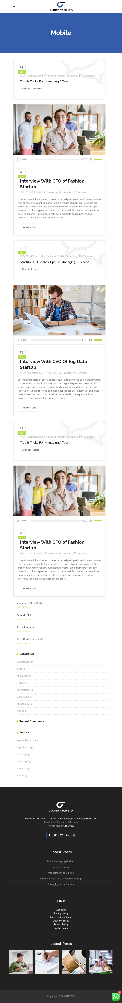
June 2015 (22, 761)
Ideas (53, 75)
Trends (20, 711)
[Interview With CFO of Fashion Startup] (59, 129)
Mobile (60, 75)
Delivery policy (61, 920)
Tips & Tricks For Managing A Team (45, 81)
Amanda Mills (24, 615)
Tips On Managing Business (61, 861)
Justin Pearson (25, 627)
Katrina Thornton (61, 867)
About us (61, 909)
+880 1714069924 (65, 826)
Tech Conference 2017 (30, 639)
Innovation (22, 676)
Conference (23, 662)
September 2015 (26, 740)
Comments (89, 75)
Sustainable (65, 192)
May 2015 (22, 768)
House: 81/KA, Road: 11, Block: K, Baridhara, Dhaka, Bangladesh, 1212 (61, 818)
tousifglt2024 (33, 75)
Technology (71, 75)
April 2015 (22, 775)
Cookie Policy (61, 928)
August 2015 (23, 747)
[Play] (18, 159)
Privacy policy (61, 913)
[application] (59, 159)
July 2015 (22, 754)
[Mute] (90, 159)
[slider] (98, 159)
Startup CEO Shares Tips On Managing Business (54, 262)
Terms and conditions (61, 917)
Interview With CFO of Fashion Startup (61, 878)
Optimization (23, 690)
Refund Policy (61, 924)
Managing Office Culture (31, 603)
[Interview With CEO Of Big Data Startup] (59, 310)
